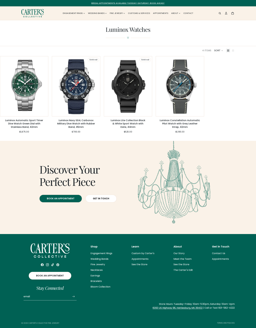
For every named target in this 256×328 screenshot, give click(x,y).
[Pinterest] (58, 265)
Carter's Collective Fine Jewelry (43, 323)
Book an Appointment (50, 275)
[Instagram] (47, 265)
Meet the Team (182, 259)
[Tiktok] (52, 265)
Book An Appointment (61, 198)
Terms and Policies (226, 323)
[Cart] (232, 13)
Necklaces (97, 270)
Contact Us (218, 253)
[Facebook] (42, 265)
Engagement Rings (101, 253)
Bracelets (96, 281)
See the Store (139, 264)
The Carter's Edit (183, 270)
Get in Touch (101, 198)
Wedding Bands (99, 259)
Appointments (140, 259)
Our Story (179, 253)
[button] (218, 50)
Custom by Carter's (143, 253)
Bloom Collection (100, 286)
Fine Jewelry (98, 264)
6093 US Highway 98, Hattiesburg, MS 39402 (178, 308)
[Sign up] (73, 296)
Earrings (95, 275)
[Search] (220, 13)
